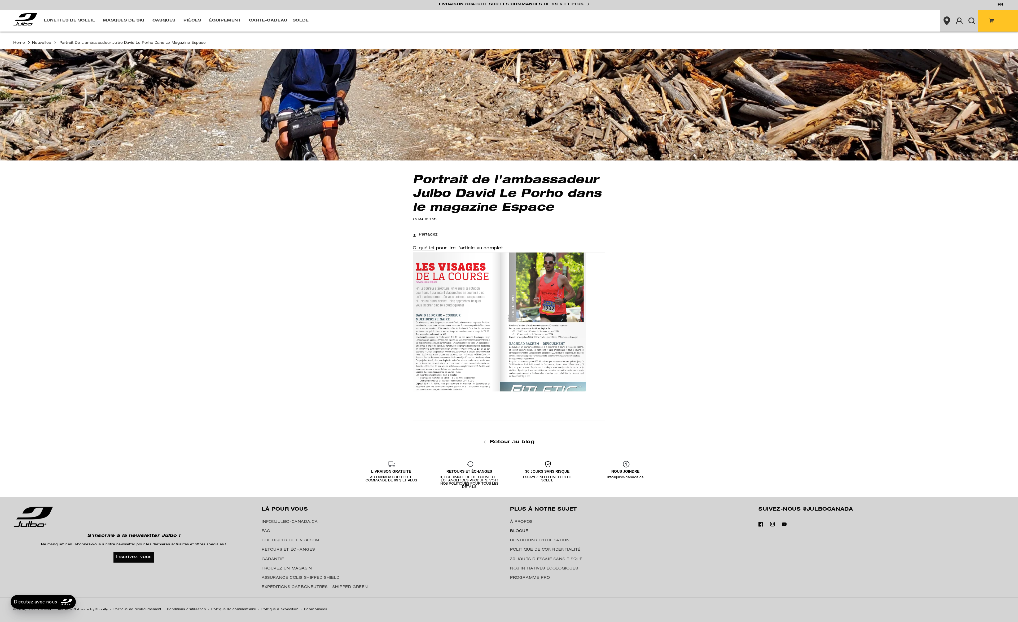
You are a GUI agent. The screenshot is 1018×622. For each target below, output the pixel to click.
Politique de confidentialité (233, 609)
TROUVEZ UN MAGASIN (287, 569)
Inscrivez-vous (134, 557)
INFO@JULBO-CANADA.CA (290, 522)
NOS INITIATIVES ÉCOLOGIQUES (544, 569)
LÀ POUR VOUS (285, 509)
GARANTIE (273, 559)
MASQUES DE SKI (123, 21)
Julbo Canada (39, 609)
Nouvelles (41, 43)
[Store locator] (946, 21)
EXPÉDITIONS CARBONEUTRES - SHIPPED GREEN (315, 587)
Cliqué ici (424, 248)
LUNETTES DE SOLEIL (69, 21)
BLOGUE (519, 531)
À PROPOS (521, 522)
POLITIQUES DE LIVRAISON (290, 540)
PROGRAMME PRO (530, 578)
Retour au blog (512, 442)
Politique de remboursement (137, 609)
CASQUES (163, 21)
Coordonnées (315, 609)
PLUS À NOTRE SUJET (543, 509)
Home (19, 43)
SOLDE (301, 21)
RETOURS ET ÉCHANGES (288, 550)
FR (1000, 5)
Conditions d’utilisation (186, 609)
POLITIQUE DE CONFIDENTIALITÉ (545, 550)
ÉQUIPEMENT (225, 21)
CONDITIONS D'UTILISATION (539, 540)
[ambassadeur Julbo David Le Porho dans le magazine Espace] (509, 421)
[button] (70, 21)
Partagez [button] (428, 235)
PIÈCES (192, 21)
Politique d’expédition (279, 609)
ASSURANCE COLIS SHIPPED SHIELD (301, 578)
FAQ (266, 531)
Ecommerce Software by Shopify (80, 609)
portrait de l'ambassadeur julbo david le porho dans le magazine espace (132, 43)
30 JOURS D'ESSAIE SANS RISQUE (546, 559)
